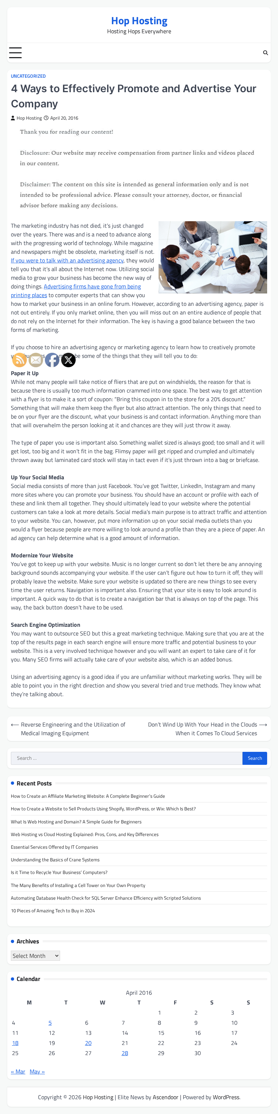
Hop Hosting (139, 20)
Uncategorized (28, 76)
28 (125, 1053)
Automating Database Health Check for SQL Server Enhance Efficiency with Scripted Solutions (106, 897)
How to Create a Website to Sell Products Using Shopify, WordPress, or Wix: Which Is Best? (103, 808)
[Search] (265, 52)
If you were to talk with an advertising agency (67, 260)
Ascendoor (165, 1097)
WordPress (226, 1097)
